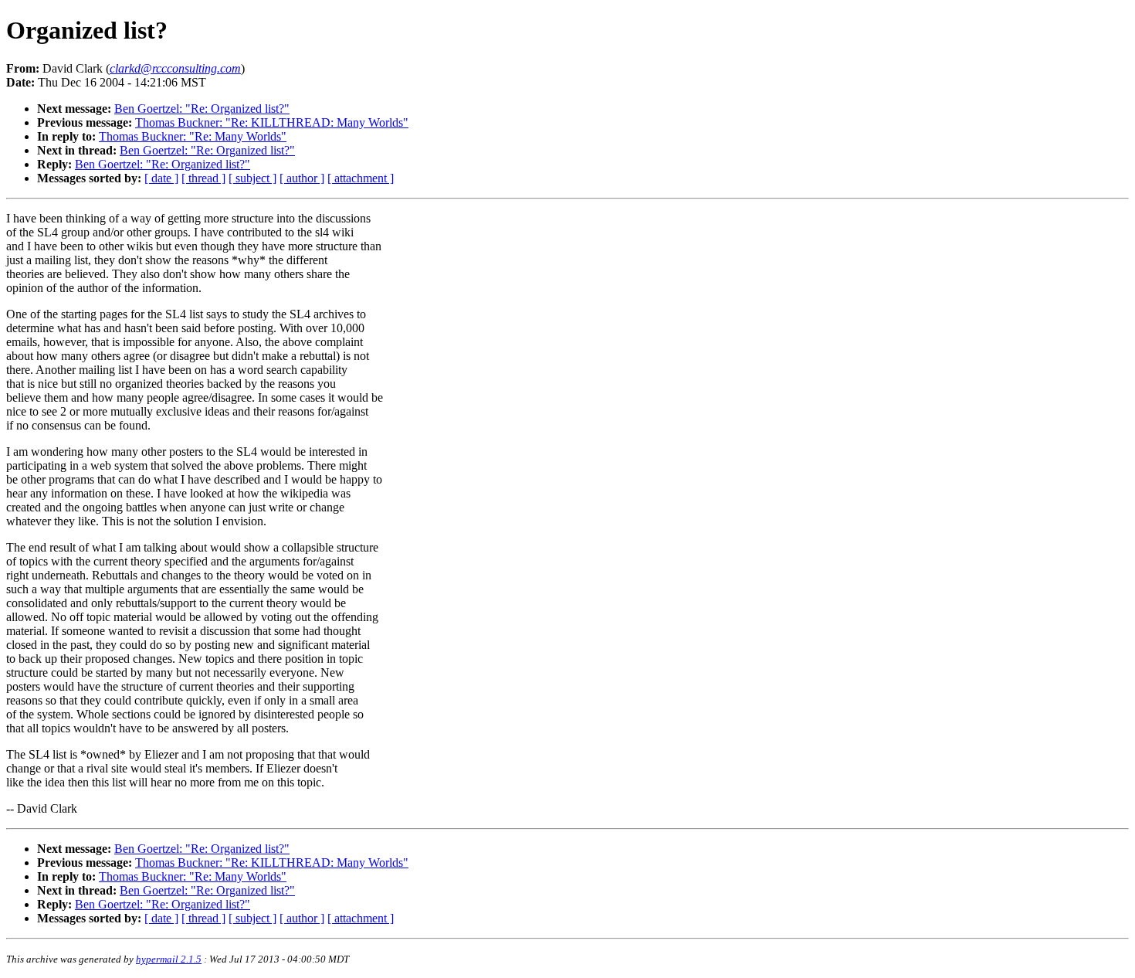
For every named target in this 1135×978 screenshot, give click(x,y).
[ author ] (302, 178)
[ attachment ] (360, 178)
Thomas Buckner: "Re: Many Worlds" (192, 136)
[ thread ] (203, 178)
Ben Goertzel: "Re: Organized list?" (202, 108)
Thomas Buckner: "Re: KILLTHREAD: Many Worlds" (271, 122)
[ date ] (161, 178)
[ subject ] (252, 178)
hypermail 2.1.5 (169, 959)
